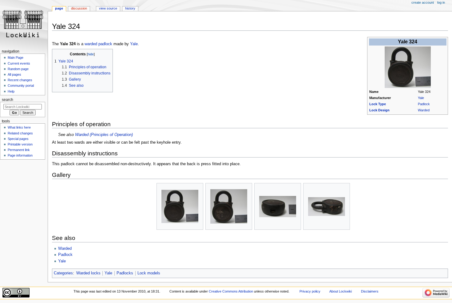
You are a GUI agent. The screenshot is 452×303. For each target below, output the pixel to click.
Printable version (20, 144)
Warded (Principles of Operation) (104, 135)
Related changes (20, 133)
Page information (20, 155)
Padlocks (125, 273)
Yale (421, 98)
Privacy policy (309, 291)
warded (91, 44)
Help (11, 91)
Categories (63, 273)
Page (59, 8)
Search (7, 100)
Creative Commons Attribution (231, 291)
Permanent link (19, 150)
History (130, 8)
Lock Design (379, 110)
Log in (441, 2)
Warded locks (88, 273)
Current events (19, 63)
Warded (424, 110)
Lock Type (377, 104)
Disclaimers (370, 291)
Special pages (18, 139)
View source (108, 8)
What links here (19, 127)
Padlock (424, 104)
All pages (14, 74)
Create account (422, 2)
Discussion (79, 8)
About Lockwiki (340, 291)
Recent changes (20, 80)
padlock (105, 44)
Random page (18, 69)
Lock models (148, 273)
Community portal (21, 85)
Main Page (15, 57)
